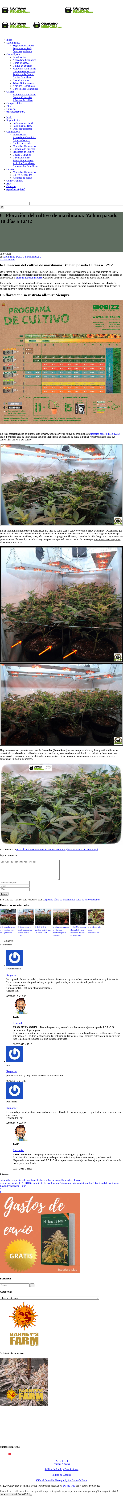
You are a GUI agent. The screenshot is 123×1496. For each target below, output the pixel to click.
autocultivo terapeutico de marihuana (18, 1180)
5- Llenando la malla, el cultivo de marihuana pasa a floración (61, 931)
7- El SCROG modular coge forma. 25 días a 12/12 (43, 930)
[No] (30, 1495)
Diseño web (69, 1485)
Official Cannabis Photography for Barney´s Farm (61, 1480)
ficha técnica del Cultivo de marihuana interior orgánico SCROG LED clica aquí (57, 849)
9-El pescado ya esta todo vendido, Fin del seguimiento (7, 930)
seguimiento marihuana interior (73, 1183)
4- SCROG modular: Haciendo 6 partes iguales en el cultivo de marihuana (78, 931)
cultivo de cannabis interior (58, 1180)
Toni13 (92, 1183)
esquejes (15, 1183)
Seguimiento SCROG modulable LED (21, 256)
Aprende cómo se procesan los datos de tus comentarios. (72, 899)
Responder (11, 975)
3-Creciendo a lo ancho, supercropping (94, 930)
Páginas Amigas (61, 1464)
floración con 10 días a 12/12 (105, 433)
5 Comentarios (7, 259)
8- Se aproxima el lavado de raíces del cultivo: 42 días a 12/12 (25, 931)
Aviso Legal (61, 1461)
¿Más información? (19, 1494)
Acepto (4, 1494)
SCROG (26, 1183)
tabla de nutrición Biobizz (28, 277)
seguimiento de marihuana (44, 1183)
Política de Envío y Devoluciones (61, 1469)
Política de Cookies (61, 1474)
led (20, 1183)
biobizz (41, 1180)
